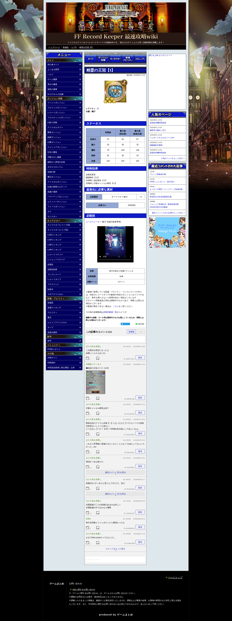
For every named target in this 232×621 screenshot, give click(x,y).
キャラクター (115, 59)
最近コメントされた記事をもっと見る (167, 213)
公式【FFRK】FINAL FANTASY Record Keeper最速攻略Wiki (116, 37)
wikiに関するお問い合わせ (83, 590)
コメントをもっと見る (115, 549)
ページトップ (175, 577)
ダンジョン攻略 (103, 59)
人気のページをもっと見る (172, 158)
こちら (116, 306)
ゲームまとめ (125, 614)
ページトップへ (154, 254)
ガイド (90, 59)
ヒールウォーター (94, 222)
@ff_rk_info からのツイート (160, 55)
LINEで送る (140, 324)
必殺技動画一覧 (110, 312)
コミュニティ (140, 59)
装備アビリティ (128, 59)
